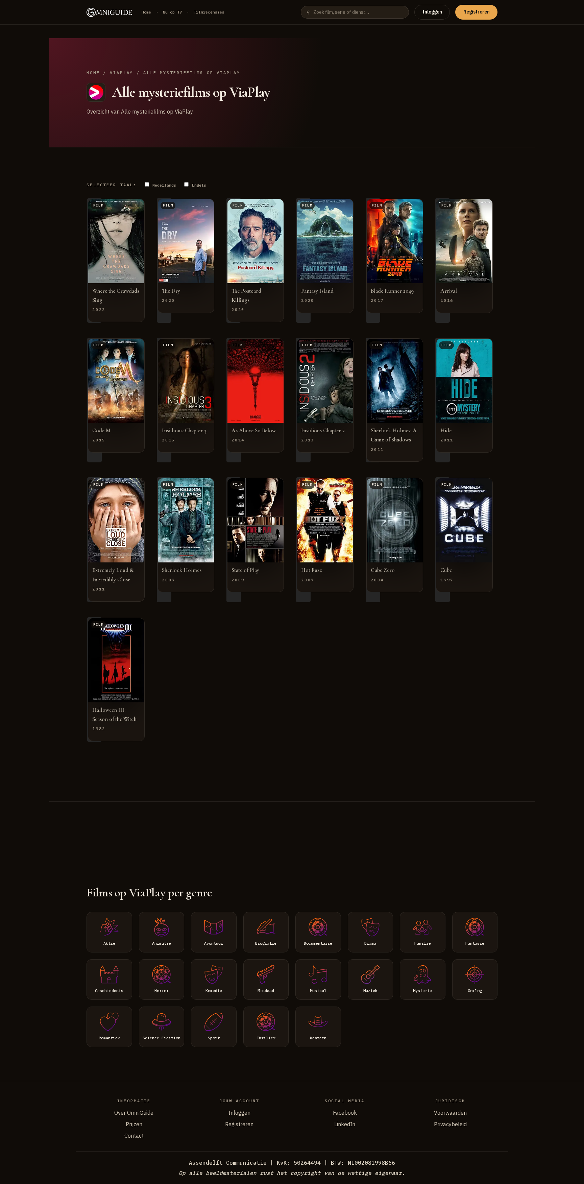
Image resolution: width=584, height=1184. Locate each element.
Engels (198, 185)
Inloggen (432, 12)
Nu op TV (172, 12)
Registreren (476, 12)
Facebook (345, 1112)
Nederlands (163, 185)
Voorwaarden (450, 1112)
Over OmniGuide (133, 1112)
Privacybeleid (450, 1124)
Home (146, 12)
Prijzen (134, 1124)
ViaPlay (121, 72)
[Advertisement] (292, 835)
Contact (134, 1135)
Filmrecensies (209, 12)
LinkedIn (344, 1124)
